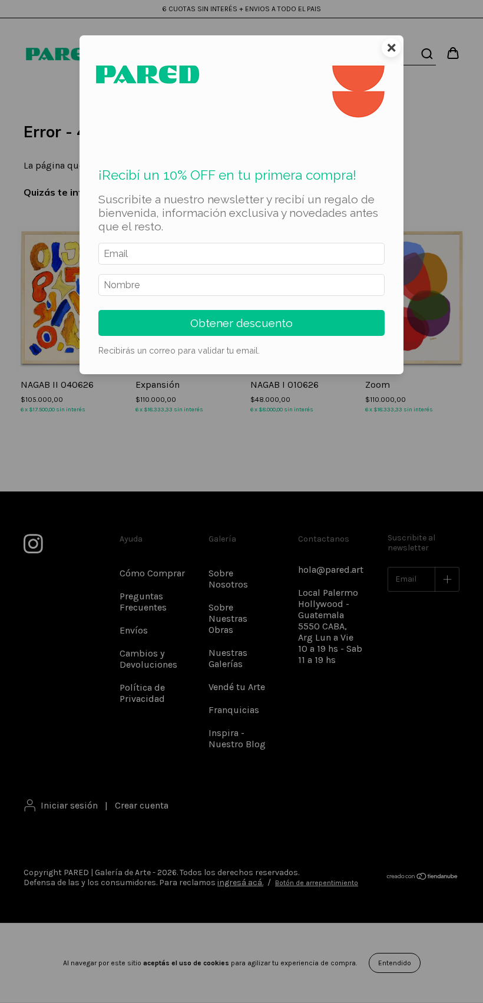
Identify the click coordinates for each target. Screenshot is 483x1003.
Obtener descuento (241, 322)
